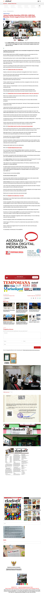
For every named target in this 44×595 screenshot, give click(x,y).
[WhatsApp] (25, 584)
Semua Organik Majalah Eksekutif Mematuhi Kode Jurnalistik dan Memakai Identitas (22, 588)
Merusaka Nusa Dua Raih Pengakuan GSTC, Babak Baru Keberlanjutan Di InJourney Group (22, 323)
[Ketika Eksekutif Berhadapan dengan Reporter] (9, 306)
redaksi (7, 18)
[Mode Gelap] (38, 1)
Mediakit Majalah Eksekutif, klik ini (15, 147)
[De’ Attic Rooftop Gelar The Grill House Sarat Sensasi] (35, 306)
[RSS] (27, 584)
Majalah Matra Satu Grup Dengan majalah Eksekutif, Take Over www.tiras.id (23, 93)
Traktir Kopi (35, 277)
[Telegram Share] (38, 298)
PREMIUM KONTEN (6, 13)
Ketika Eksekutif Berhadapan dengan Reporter (9, 311)
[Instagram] (23, 584)
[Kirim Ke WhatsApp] (40, 298)
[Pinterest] (21, 584)
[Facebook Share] (31, 298)
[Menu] (4, 1)
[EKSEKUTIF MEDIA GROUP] (35, 318)
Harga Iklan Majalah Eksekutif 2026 (25, 587)
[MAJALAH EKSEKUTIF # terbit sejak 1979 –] (8, 1)
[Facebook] (17, 584)
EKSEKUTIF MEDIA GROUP (34, 322)
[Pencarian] (40, 1)
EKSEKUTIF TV (14, 587)
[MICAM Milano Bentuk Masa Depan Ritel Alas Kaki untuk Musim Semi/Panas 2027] (22, 306)
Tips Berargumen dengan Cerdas (8, 295)
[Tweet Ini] (33, 298)
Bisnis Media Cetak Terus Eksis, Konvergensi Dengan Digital (20, 126)
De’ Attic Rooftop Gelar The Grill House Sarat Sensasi (34, 311)
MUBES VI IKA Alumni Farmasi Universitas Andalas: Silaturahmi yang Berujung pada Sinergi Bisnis (9, 323)
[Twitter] (19, 584)
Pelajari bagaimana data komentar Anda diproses (31, 350)
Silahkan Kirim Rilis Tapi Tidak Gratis (15, 69)
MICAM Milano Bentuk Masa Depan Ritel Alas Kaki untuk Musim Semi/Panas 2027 (22, 311)
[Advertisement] (22, 265)
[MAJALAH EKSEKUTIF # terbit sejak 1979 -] (22, 578)
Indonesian (7, 392)
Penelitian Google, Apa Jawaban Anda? (34, 295)
